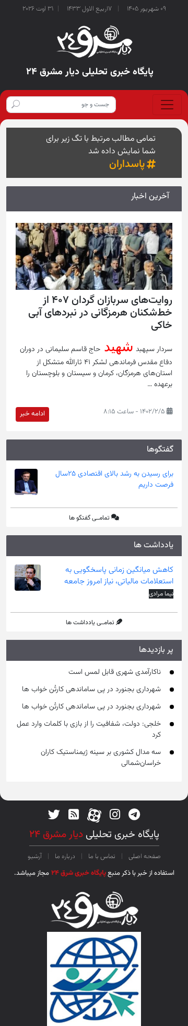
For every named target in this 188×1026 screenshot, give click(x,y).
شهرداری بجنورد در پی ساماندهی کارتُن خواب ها (91, 689)
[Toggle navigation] (167, 104)
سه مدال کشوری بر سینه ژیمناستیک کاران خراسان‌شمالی (101, 758)
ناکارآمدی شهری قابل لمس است (114, 672)
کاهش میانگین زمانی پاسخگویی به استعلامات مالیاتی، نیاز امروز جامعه (118, 576)
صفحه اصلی (144, 856)
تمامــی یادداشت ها (90, 622)
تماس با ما (102, 856)
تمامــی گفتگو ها (89, 518)
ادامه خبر (32, 414)
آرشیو (35, 856)
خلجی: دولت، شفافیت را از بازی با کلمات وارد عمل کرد (89, 729)
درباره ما (65, 856)
